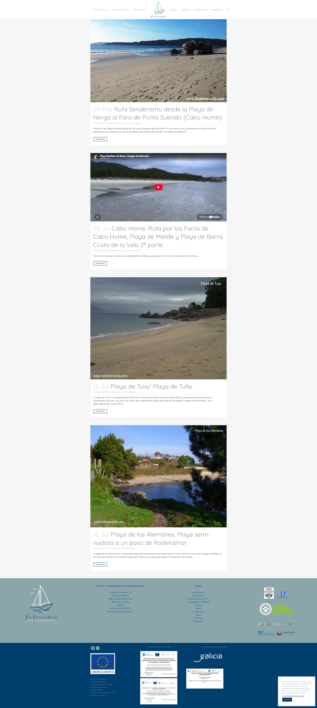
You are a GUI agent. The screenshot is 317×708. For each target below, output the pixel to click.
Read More (100, 139)
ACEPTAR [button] (287, 700)
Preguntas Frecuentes (97, 695)
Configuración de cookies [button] (293, 696)
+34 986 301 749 (124, 608)
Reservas (198, 618)
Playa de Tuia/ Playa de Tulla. (152, 386)
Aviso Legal (151, 647)
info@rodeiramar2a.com (122, 611)
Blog (198, 608)
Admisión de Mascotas (198, 599)
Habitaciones (198, 592)
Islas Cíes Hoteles (96, 690)
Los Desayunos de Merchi (198, 602)
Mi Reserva (198, 621)
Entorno (198, 605)
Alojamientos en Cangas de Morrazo (102, 693)
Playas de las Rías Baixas (123, 392)
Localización (198, 611)
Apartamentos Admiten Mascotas (101, 684)
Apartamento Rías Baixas (98, 687)
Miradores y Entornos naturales (126, 123)
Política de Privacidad (163, 647)
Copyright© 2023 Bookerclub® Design (214, 647)
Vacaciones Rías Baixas (98, 682)
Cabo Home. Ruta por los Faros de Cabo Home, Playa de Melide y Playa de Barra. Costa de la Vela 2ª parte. (158, 237)
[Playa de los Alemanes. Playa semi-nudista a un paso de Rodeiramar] (158, 476)
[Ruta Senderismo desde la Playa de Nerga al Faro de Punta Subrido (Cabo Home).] (158, 51)
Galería (198, 615)
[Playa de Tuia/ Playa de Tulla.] (158, 328)
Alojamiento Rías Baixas (98, 679)
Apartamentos (198, 595)
